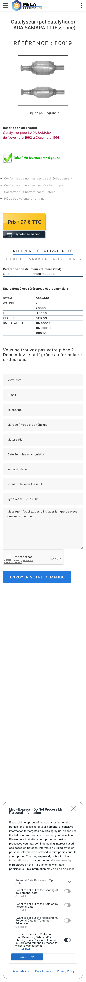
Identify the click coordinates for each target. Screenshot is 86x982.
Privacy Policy (65, 971)
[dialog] (43, 890)
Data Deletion (20, 971)
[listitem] (43, 882)
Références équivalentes (43, 251)
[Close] (75, 810)
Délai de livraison (26, 259)
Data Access (43, 971)
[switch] (67, 891)
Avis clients (66, 259)
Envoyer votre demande (37, 577)
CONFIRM (27, 956)
